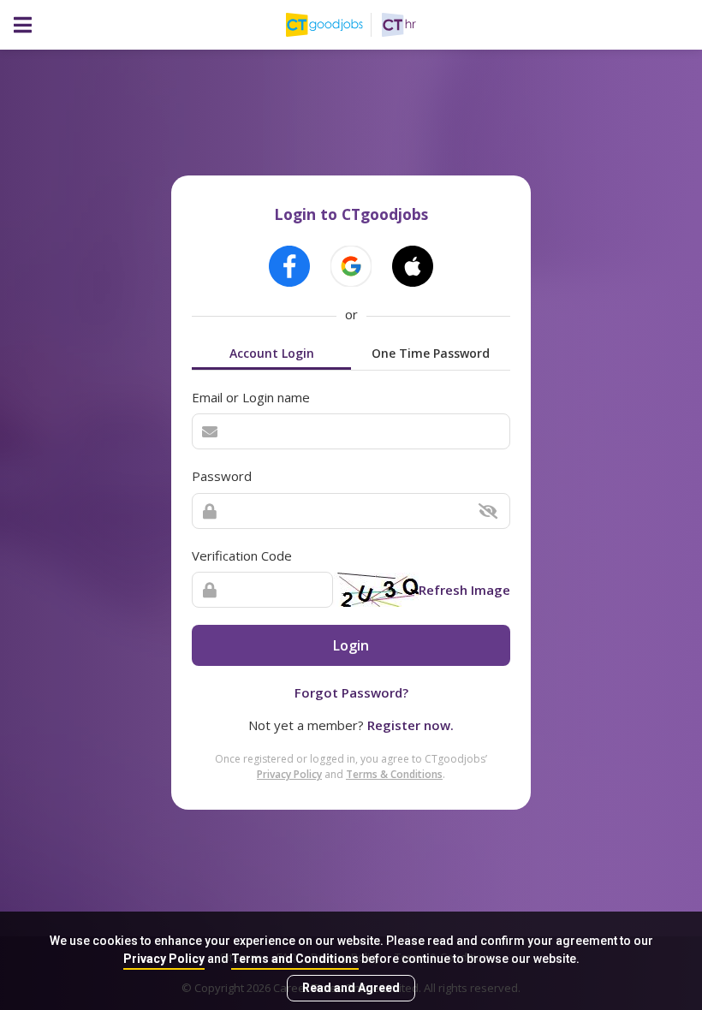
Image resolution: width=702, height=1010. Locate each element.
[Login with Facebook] (289, 266)
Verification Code (242, 555)
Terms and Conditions (295, 958)
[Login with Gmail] (351, 266)
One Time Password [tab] (431, 353)
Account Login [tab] (271, 353)
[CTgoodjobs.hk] (334, 25)
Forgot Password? (351, 692)
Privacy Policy (164, 958)
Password (222, 475)
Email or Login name (251, 397)
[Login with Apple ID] (412, 266)
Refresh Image (464, 589)
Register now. (410, 725)
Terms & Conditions (394, 774)
